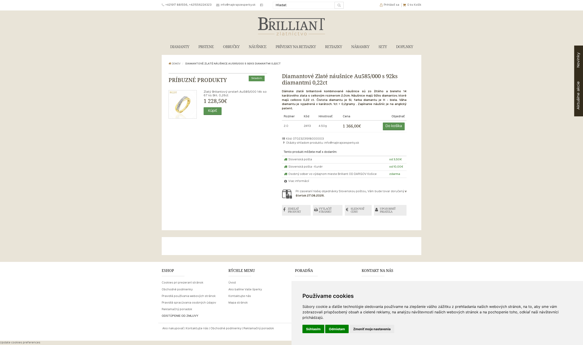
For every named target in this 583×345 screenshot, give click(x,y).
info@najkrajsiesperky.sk (341, 143)
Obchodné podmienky (177, 290)
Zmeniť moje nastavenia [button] (372, 329)
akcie (578, 95)
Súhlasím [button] (313, 329)
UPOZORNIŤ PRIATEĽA (388, 210)
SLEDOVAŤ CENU (357, 210)
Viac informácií (298, 181)
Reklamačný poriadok (177, 309)
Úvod (232, 283)
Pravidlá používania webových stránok (189, 296)
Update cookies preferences (20, 343)
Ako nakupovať (173, 328)
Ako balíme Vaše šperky (245, 290)
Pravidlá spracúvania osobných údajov (189, 303)
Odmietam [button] (337, 329)
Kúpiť (212, 110)
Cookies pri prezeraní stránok (182, 283)
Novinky (578, 60)
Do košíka (394, 126)
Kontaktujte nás (239, 296)
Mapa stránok (238, 303)
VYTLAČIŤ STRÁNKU (325, 210)
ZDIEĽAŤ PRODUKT (294, 210)
